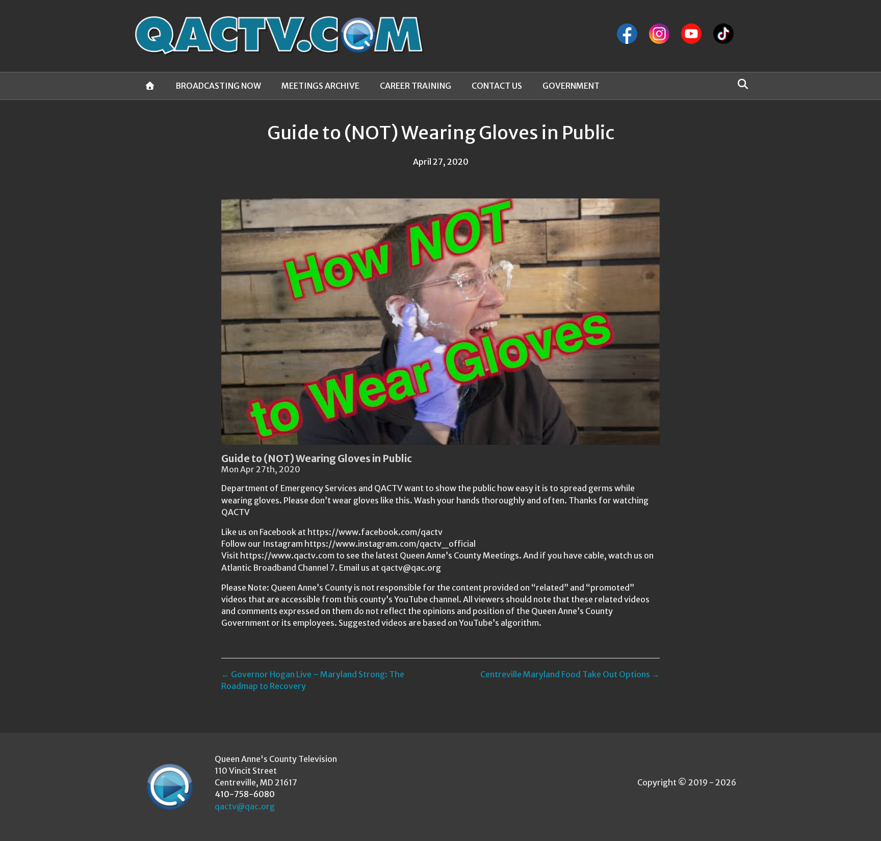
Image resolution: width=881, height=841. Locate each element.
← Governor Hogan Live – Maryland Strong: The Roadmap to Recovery (312, 680)
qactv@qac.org (245, 806)
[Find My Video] (740, 84)
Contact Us (497, 86)
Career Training (415, 86)
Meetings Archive (320, 86)
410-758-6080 (245, 794)
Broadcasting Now (218, 86)
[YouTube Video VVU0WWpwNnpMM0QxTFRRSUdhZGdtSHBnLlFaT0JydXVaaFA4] (440, 321)
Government (571, 86)
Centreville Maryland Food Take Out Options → (570, 674)
